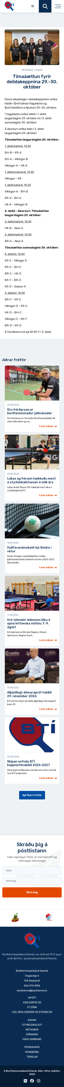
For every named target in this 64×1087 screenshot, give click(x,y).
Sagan (32, 1020)
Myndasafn (32, 1047)
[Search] (45, 6)
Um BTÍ (32, 997)
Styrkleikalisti (32, 1024)
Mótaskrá (32, 1029)
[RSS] (25, 1081)
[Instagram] (38, 1081)
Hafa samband (32, 1039)
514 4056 (35, 985)
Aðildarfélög (32, 1002)
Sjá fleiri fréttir (32, 795)
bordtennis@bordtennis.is (32, 990)
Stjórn (32, 1007)
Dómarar (32, 1034)
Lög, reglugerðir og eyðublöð (32, 1012)
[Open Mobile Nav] (57, 6)
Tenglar (32, 1056)
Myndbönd (32, 1052)
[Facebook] (32, 1081)
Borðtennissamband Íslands (32, 941)
